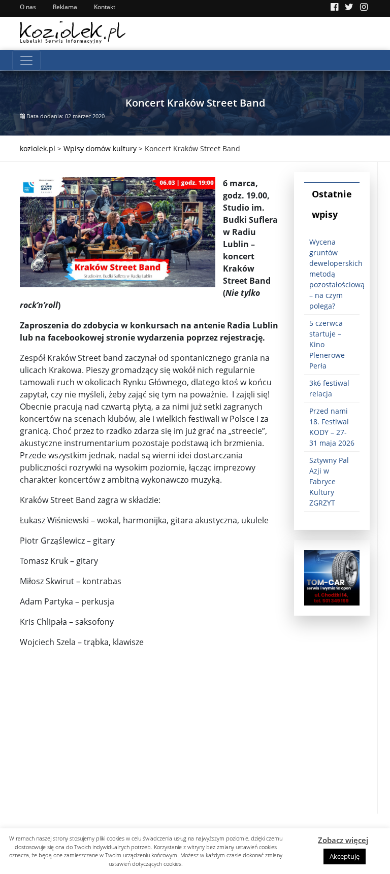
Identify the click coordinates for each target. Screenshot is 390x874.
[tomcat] (332, 577)
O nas (28, 7)
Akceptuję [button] (345, 856)
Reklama (65, 7)
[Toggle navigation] (26, 60)
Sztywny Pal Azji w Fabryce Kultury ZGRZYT (329, 481)
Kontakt (104, 7)
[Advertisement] (149, 742)
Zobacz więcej (343, 840)
